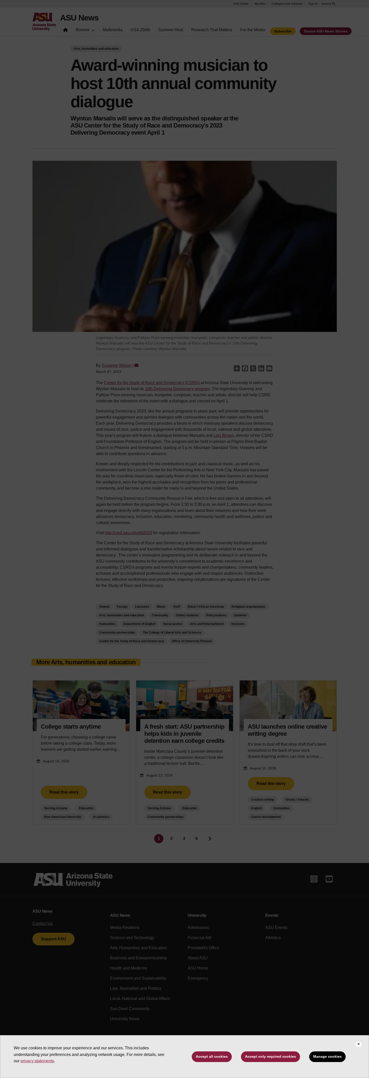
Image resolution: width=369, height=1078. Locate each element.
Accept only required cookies (270, 1056)
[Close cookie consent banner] (358, 1044)
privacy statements (37, 1061)
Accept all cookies (212, 1056)
